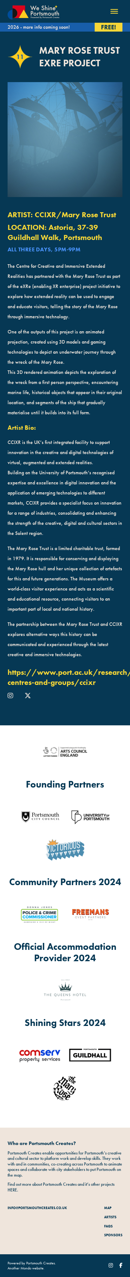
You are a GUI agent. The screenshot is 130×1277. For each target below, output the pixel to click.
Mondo (26, 1268)
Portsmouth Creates (40, 1263)
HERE (12, 1190)
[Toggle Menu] (114, 11)
